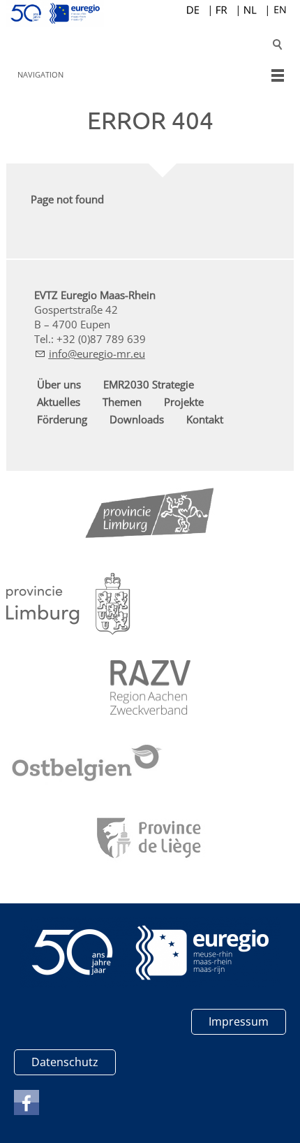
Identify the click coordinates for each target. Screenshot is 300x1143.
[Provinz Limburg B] (150, 516)
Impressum (239, 1021)
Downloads (137, 419)
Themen (122, 402)
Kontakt (204, 419)
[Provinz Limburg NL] (68, 604)
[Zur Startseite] (150, 13)
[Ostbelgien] (87, 764)
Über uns (59, 384)
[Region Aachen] (150, 687)
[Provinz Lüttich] (150, 839)
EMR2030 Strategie (148, 384)
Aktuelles (58, 402)
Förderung (62, 419)
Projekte (184, 402)
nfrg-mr (91, 354)
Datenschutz (64, 1062)
